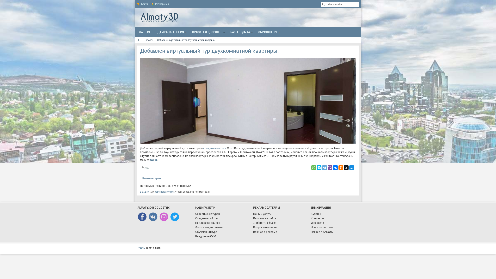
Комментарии (151, 178)
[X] (346, 167)
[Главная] (138, 40)
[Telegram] (324, 167)
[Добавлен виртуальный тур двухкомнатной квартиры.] (248, 101)
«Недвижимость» (214, 148)
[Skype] (319, 167)
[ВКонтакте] (335, 167)
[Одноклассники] (340, 167)
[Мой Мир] (351, 167)
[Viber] (330, 167)
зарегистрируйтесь (165, 191)
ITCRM (142, 248)
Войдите (144, 191)
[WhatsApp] (313, 167)
